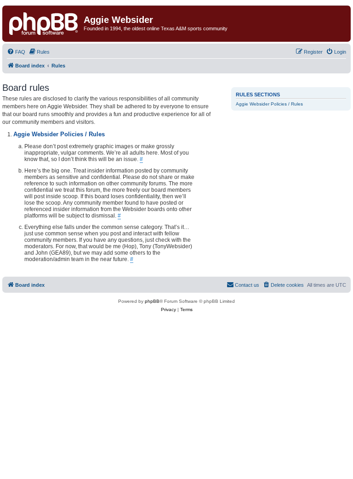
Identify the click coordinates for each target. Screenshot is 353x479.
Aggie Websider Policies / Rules (269, 103)
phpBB (152, 301)
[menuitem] (16, 51)
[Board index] (44, 22)
